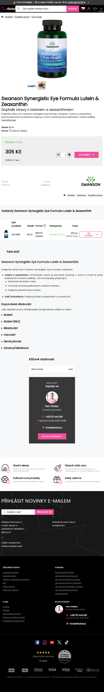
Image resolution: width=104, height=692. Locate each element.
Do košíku (84, 155)
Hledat (72, 9)
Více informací (8, 120)
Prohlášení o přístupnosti (14, 621)
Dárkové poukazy (10, 590)
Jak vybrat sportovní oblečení (68, 583)
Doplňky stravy (22, 16)
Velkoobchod (9, 586)
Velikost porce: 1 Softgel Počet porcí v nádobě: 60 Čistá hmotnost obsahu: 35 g (50, 315)
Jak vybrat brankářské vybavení (69, 586)
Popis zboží (13, 251)
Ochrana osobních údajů (14, 617)
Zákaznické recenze (43, 656)
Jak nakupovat (61, 593)
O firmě (6, 607)
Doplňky (9, 16)
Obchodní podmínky (12, 614)
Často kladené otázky (64, 572)
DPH (4, 583)
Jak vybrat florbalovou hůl (66, 576)
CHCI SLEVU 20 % (76, 2)
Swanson (45, 184)
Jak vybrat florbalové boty (66, 590)
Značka (71, 195)
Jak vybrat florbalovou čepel (67, 579)
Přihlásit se (44, 512)
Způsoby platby (9, 576)
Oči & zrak (37, 16)
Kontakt (6, 610)
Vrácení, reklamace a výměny (16, 579)
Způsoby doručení (11, 572)
